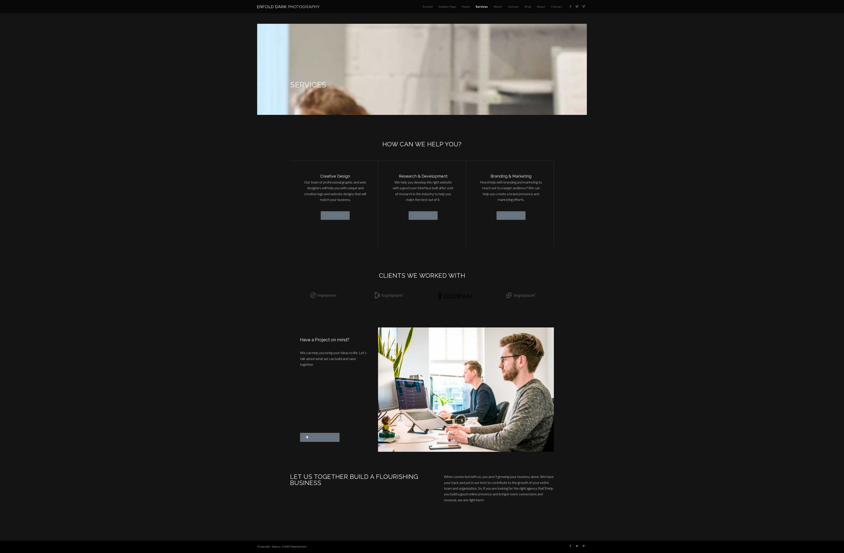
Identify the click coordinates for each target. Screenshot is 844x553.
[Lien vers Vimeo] (583, 6)
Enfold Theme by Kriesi (294, 546)
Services (482, 6)
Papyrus (276, 546)
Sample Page (447, 6)
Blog (528, 6)
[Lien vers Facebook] (570, 6)
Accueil (427, 6)
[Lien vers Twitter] (577, 6)
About (497, 6)
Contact (513, 6)
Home (466, 6)
